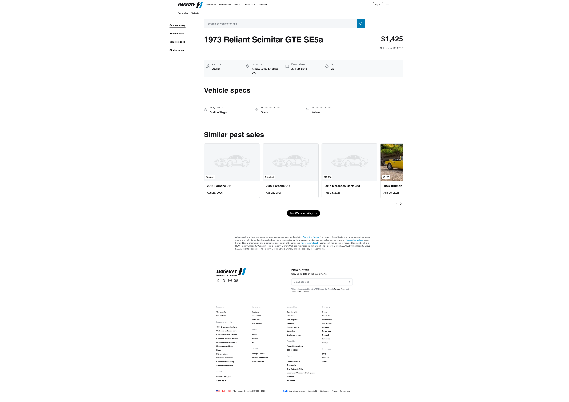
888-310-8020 (292, 350)
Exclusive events (294, 335)
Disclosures (324, 391)
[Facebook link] (218, 280)
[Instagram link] (230, 280)
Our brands (327, 323)
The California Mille (295, 369)
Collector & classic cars (226, 331)
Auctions (255, 312)
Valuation (291, 316)
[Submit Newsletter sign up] (349, 282)
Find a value (183, 13)
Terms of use (345, 391)
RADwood (291, 380)
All (253, 342)
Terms (324, 362)
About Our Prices (311, 237)
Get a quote (221, 312)
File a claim (221, 316)
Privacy (325, 358)
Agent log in (221, 380)
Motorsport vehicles (224, 346)
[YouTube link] (236, 280)
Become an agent (223, 377)
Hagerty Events (293, 361)
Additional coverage (224, 365)
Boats (218, 350)
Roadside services (295, 346)
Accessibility (313, 391)
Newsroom (326, 331)
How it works (257, 323)
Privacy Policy (339, 289)
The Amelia (291, 365)
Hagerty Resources (260, 357)
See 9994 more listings (301, 213)
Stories (255, 338)
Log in (377, 5)
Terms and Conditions (300, 292)
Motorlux (290, 377)
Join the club (292, 312)
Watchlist (195, 13)
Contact (325, 335)
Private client (221, 354)
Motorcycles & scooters (226, 342)
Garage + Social (258, 354)
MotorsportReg (258, 361)
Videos (254, 335)
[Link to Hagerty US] (218, 391)
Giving (324, 343)
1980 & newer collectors (226, 327)
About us (326, 316)
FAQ (324, 354)
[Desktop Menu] (387, 4)
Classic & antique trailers (227, 338)
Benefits (290, 323)
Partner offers (293, 327)
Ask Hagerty (292, 320)
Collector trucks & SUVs (226, 335)
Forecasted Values (354, 240)
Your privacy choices (297, 391)
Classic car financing (225, 362)
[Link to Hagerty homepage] (231, 272)
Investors (326, 339)
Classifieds (256, 316)
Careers (325, 327)
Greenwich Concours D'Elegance (301, 373)
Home (324, 312)
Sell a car (255, 320)
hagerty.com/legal (309, 243)
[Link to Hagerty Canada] (223, 391)
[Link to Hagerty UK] (229, 391)
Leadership (327, 320)
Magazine (291, 331)
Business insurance (224, 358)
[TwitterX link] (224, 280)
